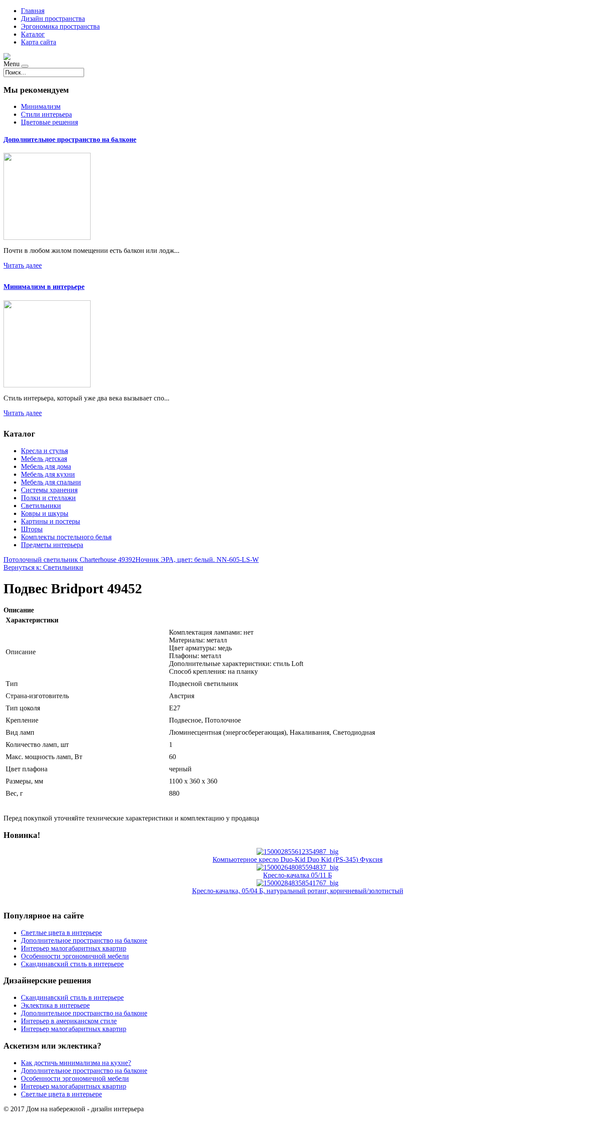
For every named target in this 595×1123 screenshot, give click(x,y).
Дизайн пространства (53, 18)
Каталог (33, 34)
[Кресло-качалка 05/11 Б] (297, 867)
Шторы (32, 529)
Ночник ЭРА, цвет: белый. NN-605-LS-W (197, 559)
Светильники (41, 505)
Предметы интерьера (52, 544)
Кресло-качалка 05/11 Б (297, 875)
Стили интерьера (46, 114)
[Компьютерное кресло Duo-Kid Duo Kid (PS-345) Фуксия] (297, 851)
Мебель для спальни (51, 482)
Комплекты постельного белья (66, 537)
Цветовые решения (49, 122)
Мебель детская (44, 458)
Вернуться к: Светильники (43, 567)
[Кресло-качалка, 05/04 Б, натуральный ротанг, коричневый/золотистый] (297, 883)
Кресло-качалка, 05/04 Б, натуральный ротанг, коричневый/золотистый (297, 890)
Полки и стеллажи (48, 497)
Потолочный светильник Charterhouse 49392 (69, 559)
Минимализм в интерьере (44, 286)
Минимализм (41, 106)
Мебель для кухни (48, 474)
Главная (32, 10)
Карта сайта (38, 42)
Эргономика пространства (60, 26)
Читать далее (22, 265)
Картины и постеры (50, 521)
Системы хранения (49, 490)
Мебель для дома (46, 466)
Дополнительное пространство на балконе (69, 139)
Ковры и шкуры (44, 513)
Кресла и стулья (44, 450)
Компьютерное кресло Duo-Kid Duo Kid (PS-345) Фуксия (297, 859)
